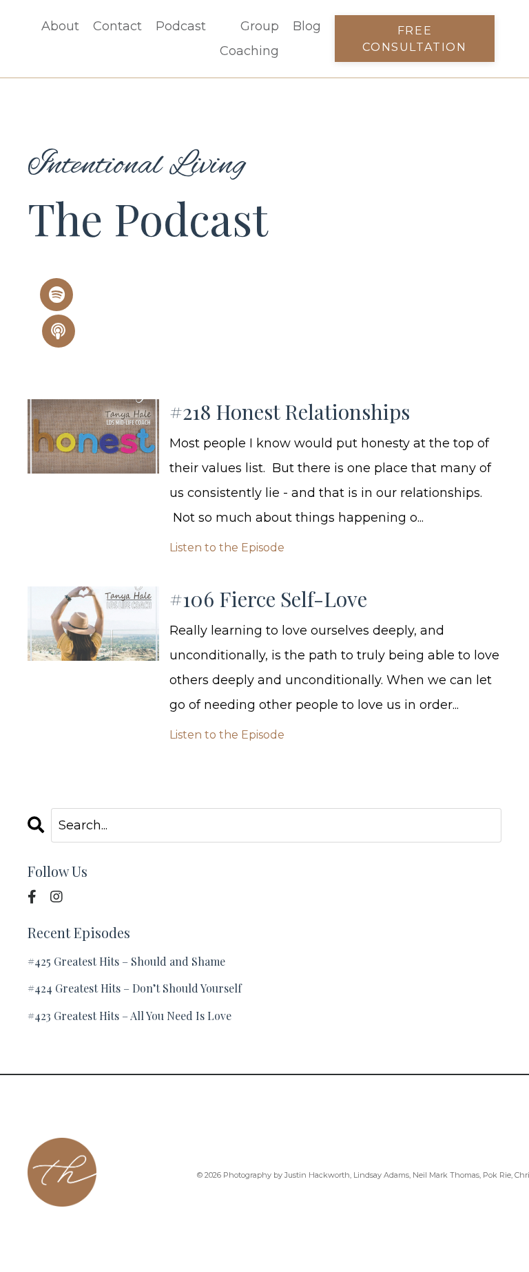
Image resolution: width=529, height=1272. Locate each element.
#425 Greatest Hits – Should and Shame (126, 961)
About (60, 26)
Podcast (181, 26)
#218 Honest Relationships (289, 411)
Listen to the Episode (226, 547)
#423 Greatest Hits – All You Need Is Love (129, 1015)
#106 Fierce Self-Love (268, 598)
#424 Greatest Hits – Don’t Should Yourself (135, 988)
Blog (307, 26)
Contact (117, 26)
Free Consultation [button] (414, 38)
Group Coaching (249, 39)
